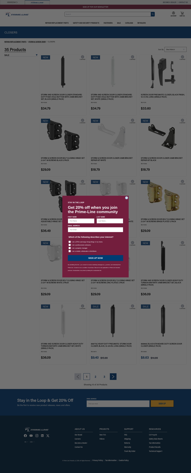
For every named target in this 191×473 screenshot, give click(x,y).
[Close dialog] (126, 198)
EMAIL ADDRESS (74, 226)
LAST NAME (101, 217)
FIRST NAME (72, 217)
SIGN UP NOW (95, 258)
